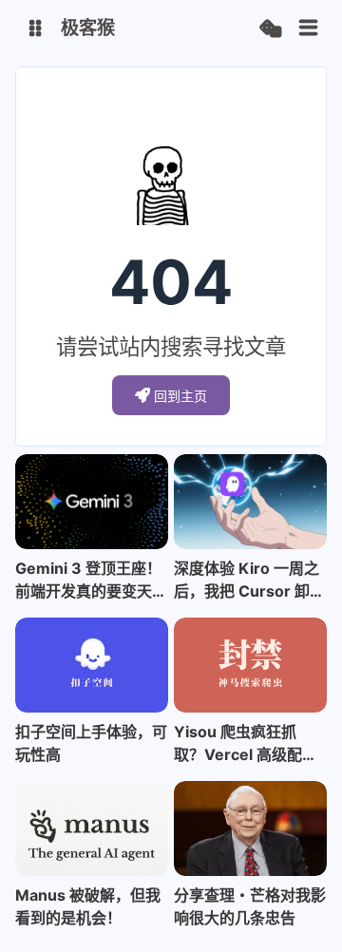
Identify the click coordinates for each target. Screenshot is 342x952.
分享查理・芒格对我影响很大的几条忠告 (250, 906)
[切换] (308, 28)
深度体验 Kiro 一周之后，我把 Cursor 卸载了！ (249, 580)
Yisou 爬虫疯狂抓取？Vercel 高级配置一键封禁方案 (245, 744)
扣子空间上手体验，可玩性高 (91, 743)
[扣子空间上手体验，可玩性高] (91, 665)
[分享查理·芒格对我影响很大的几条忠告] (250, 828)
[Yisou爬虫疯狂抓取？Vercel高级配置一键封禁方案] (250, 665)
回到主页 (180, 396)
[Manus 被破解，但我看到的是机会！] (91, 828)
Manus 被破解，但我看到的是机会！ (88, 906)
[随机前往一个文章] (270, 29)
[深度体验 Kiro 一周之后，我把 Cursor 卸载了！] (250, 501)
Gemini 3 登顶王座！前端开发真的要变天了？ (88, 580)
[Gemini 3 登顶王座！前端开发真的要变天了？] (91, 501)
